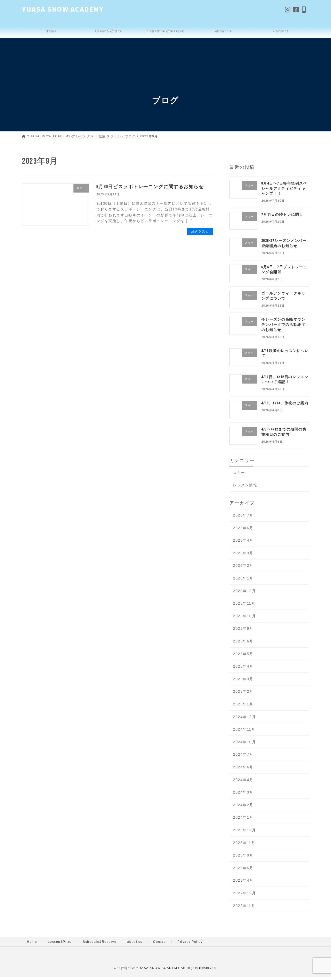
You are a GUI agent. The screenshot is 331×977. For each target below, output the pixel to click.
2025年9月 (243, 628)
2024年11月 (244, 729)
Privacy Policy (189, 942)
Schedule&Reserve (99, 942)
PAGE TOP (319, 944)
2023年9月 (243, 855)
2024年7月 (243, 754)
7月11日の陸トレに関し (282, 214)
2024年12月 (244, 717)
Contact (160, 942)
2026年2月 (243, 565)
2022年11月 (244, 906)
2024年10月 (244, 742)
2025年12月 (244, 591)
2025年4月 (243, 666)
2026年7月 (243, 515)
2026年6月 (243, 528)
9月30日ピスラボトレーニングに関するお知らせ (150, 186)
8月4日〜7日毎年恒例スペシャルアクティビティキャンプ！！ (284, 188)
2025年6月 (243, 641)
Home (32, 942)
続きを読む (200, 231)
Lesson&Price (60, 942)
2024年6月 (243, 767)
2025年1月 (243, 704)
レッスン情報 (245, 485)
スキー (239, 473)
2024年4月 (243, 780)
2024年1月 (243, 817)
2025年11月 (244, 603)
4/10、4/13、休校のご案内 (285, 403)
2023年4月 (243, 880)
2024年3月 (243, 792)
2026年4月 (243, 540)
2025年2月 (243, 691)
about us (134, 942)
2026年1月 (243, 578)
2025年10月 (244, 616)
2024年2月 (243, 805)
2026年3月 (243, 553)
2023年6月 (243, 868)
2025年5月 (243, 654)
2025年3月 (243, 679)
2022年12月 (244, 893)
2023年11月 (244, 843)
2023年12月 (244, 830)
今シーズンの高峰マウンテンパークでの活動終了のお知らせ (283, 324)
